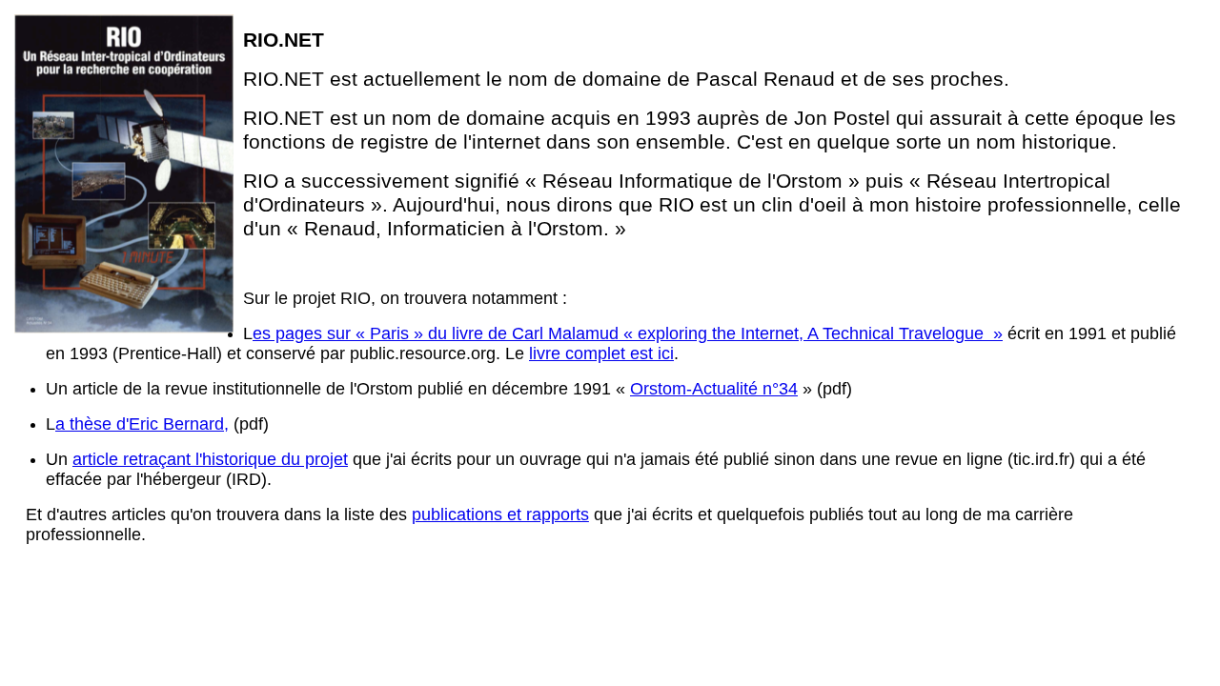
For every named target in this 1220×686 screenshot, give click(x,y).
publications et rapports (500, 514)
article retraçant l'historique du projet (210, 459)
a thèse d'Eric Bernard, (142, 424)
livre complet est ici (601, 353)
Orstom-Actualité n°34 (714, 388)
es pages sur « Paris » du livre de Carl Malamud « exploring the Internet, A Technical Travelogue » (628, 333)
